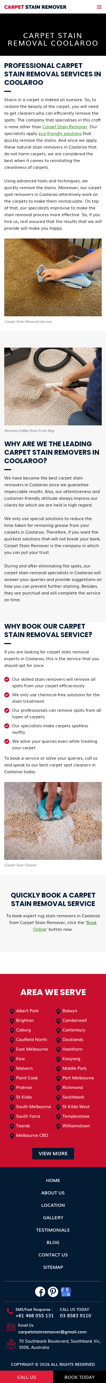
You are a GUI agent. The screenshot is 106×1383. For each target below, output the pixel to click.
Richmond (72, 1087)
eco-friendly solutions (60, 133)
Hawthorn (72, 1049)
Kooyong (71, 1058)
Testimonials (53, 1229)
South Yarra (28, 1116)
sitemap (53, 1266)
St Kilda (24, 1096)
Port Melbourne (78, 1077)
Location (53, 1204)
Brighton (25, 1020)
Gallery (53, 1217)
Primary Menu (99, 7)
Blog (53, 1242)
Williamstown (76, 1125)
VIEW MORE (53, 1153)
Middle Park (74, 1068)
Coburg (23, 1029)
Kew (20, 1058)
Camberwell (74, 1020)
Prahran (24, 1087)
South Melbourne (33, 1106)
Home (53, 1180)
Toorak (23, 1125)
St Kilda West (76, 1106)
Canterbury (73, 1029)
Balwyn (69, 1010)
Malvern (24, 1068)
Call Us (26, 1376)
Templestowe (76, 1116)
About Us (53, 1192)
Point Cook (27, 1077)
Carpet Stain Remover (64, 126)
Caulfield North (31, 1039)
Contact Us (53, 1254)
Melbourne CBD (32, 1135)
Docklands (72, 1039)
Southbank (73, 1096)
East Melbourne (32, 1049)
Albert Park (27, 1010)
